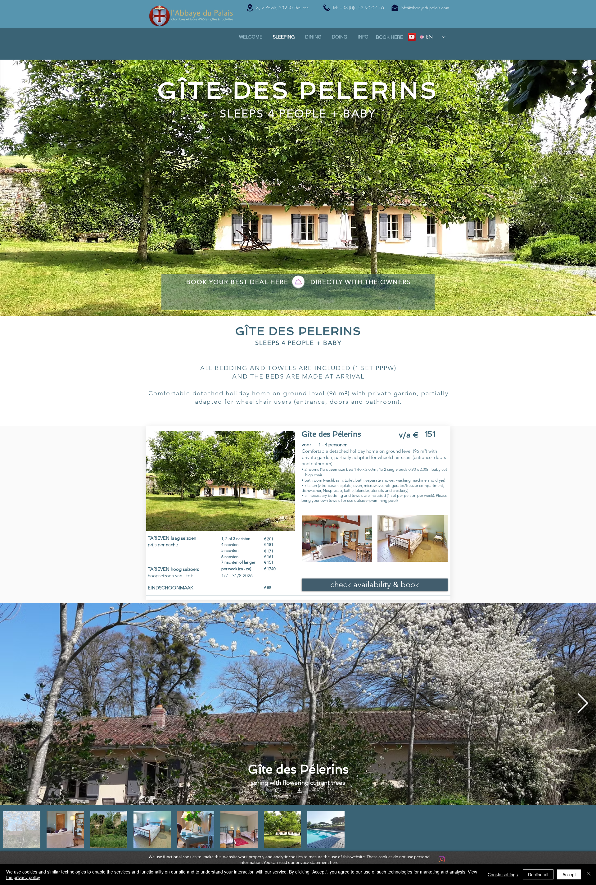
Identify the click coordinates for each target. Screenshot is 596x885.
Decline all (538, 874)
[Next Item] (582, 704)
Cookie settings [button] (503, 874)
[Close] (588, 874)
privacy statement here (317, 862)
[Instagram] (442, 859)
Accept (569, 874)
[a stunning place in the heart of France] (412, 37)
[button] (299, 791)
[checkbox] (278, 791)
